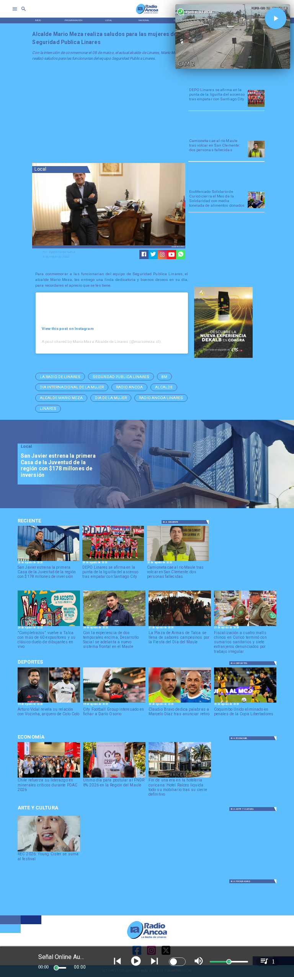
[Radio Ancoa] (147, 13)
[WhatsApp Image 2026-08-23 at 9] (256, 207)
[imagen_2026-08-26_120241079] (256, 106)
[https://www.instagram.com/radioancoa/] (162, 254)
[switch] (177, 961)
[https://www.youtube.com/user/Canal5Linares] (171, 254)
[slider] (56, 967)
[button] (60, 376)
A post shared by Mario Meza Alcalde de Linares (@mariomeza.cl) (101, 341)
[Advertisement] (89, 113)
